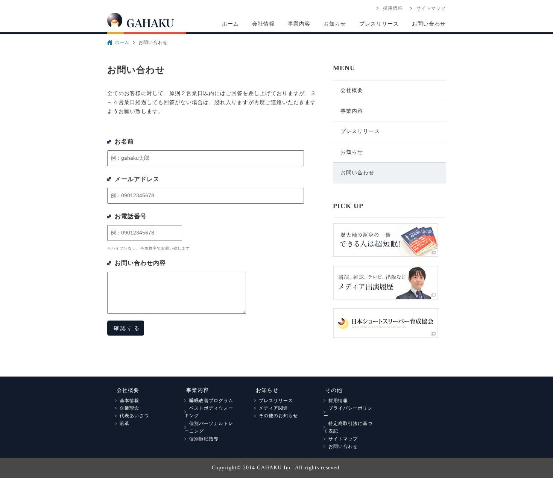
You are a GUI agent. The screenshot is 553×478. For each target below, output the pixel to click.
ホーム (230, 24)
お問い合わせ (429, 24)
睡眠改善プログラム (208, 400)
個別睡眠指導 (201, 439)
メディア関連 (271, 408)
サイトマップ (429, 8)
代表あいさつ (132, 415)
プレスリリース (379, 24)
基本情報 (127, 400)
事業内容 (299, 24)
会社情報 (263, 24)
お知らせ (335, 24)
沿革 (122, 423)
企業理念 (127, 408)
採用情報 (390, 8)
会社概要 (351, 90)
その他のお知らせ (276, 415)
